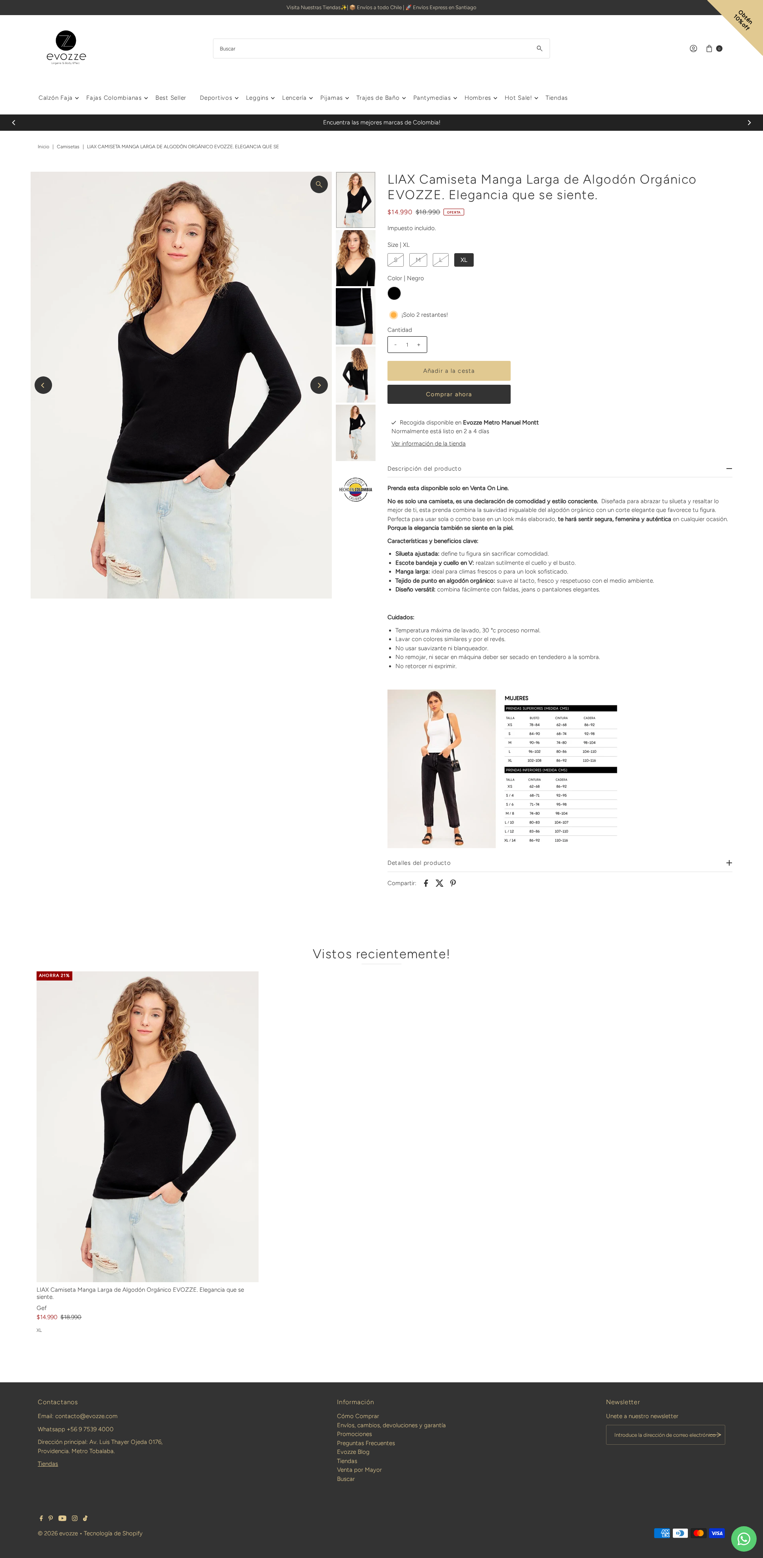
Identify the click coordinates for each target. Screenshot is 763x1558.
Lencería (294, 97)
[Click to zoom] (319, 184)
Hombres (478, 97)
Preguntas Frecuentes (366, 1443)
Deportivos (216, 97)
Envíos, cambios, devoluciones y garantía (391, 1425)
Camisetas (68, 146)
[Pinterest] (50, 1519)
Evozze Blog (353, 1451)
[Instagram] (74, 1519)
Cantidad (399, 329)
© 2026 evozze (58, 1533)
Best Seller (170, 97)
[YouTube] (62, 1519)
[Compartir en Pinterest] (453, 883)
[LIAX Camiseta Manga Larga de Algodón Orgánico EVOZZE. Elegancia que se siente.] (148, 1126)
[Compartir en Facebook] (426, 883)
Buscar (346, 1478)
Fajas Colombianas (114, 97)
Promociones (354, 1434)
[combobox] (381, 48)
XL (464, 260)
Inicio (43, 146)
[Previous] (14, 122)
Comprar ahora (449, 394)
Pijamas (331, 97)
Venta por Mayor (359, 1469)
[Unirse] (715, 1435)
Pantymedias (432, 97)
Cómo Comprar (358, 1416)
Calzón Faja (56, 97)
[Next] (749, 122)
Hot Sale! (518, 97)
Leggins (257, 97)
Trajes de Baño (378, 97)
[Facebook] (41, 1519)
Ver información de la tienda (428, 443)
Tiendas (557, 97)
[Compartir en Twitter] (439, 883)
